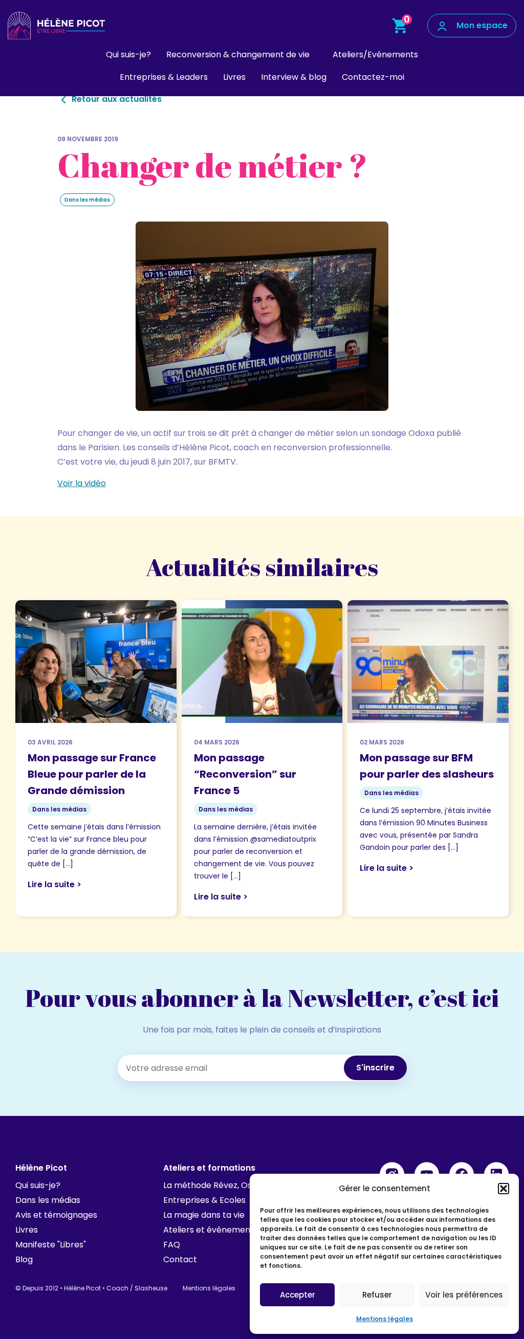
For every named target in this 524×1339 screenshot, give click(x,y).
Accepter (297, 1294)
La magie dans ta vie (204, 1215)
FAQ (171, 1244)
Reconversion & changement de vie (238, 54)
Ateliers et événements (210, 1230)
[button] (503, 1188)
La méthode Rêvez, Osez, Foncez (228, 1185)
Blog (24, 1259)
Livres (234, 77)
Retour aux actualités (116, 99)
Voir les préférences (464, 1294)
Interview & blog (293, 77)
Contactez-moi (373, 77)
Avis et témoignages (56, 1215)
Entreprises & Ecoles (204, 1200)
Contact (180, 1259)
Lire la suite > (54, 884)
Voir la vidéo (81, 483)
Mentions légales (384, 1318)
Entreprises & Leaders (164, 77)
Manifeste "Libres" (50, 1244)
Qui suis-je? (128, 54)
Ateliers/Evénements (375, 54)
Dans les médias (47, 1200)
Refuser (377, 1294)
